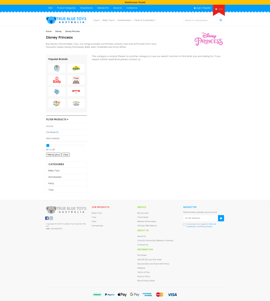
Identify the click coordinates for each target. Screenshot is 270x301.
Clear (65, 154)
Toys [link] (51, 189)
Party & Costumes (144, 20)
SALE (50, 8)
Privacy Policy (206, 226)
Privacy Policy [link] (143, 276)
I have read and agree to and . (201, 225)
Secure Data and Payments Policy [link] (153, 263)
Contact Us (132, 8)
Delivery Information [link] (146, 221)
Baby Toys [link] (54, 170)
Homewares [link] (54, 177)
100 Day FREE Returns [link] (147, 225)
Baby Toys (108, 20)
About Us (117, 8)
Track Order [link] (142, 217)
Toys (96, 20)
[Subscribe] (221, 218)
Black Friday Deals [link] (146, 280)
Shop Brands (86, 8)
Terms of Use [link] (143, 272)
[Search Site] (221, 20)
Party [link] (51, 183)
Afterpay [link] (141, 268)
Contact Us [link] (142, 244)
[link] (47, 218)
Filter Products (56, 119)
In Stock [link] (53, 132)
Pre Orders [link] (142, 255)
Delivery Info (103, 8)
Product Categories (66, 8)
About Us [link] (141, 236)
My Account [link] (143, 213)
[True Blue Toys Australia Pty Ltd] (66, 20)
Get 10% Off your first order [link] (149, 259)
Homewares (124, 20)
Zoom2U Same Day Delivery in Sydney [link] (155, 240)
